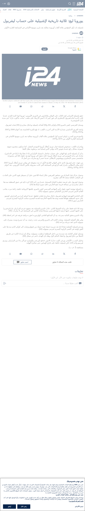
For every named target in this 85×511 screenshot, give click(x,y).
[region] (42, 494)
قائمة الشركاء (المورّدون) (76, 501)
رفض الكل (24, 506)
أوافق (9, 506)
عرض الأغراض (79, 506)
